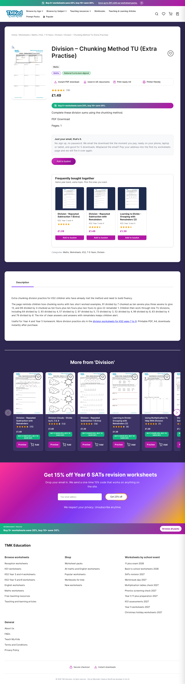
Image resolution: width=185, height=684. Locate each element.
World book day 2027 (136, 579)
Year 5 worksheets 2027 (137, 607)
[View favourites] (163, 14)
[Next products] (176, 412)
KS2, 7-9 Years (46, 35)
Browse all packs (170, 529)
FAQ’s (7, 634)
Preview (22, 444)
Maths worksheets (14, 590)
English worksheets (15, 585)
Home (14, 35)
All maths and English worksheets (82, 568)
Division (58, 35)
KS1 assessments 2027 (137, 601)
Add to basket (64, 161)
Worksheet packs (74, 563)
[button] (13, 47)
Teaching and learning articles (20, 601)
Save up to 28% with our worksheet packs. (117, 3)
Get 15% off (116, 497)
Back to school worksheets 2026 (142, 568)
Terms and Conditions (16, 644)
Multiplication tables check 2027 (142, 585)
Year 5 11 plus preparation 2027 (141, 596)
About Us (9, 628)
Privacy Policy (12, 650)
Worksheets (24, 35)
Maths (34, 35)
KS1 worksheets (13, 568)
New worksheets (73, 585)
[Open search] (157, 14)
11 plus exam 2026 (134, 563)
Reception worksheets (16, 563)
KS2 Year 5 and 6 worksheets (20, 579)
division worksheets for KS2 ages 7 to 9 (115, 321)
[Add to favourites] (170, 53)
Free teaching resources (17, 596)
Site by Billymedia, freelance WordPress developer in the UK (108, 679)
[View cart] (170, 14)
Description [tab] (22, 282)
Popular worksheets (75, 574)
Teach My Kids (12, 639)
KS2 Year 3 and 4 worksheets (20, 574)
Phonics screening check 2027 (140, 590)
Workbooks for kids (74, 579)
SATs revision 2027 (135, 574)
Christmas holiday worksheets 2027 (143, 612)
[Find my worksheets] (177, 14)
